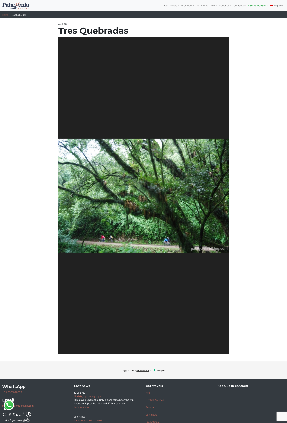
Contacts (238, 5)
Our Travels (170, 5)
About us (224, 5)
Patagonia (202, 5)
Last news (151, 414)
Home (5, 15)
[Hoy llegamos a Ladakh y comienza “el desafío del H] (228, 397)
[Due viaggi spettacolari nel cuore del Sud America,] (273, 397)
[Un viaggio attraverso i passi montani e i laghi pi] (228, 409)
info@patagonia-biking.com (18, 405)
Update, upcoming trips (87, 396)
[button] (71, 195)
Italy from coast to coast (88, 420)
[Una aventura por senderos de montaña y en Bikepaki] (273, 409)
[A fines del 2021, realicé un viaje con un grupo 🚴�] (251, 409)
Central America (155, 399)
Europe (150, 407)
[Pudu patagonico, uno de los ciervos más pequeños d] (251, 397)
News (213, 5)
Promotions (187, 5)
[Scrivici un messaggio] (9, 404)
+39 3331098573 (258, 5)
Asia (148, 392)
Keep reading (81, 407)
